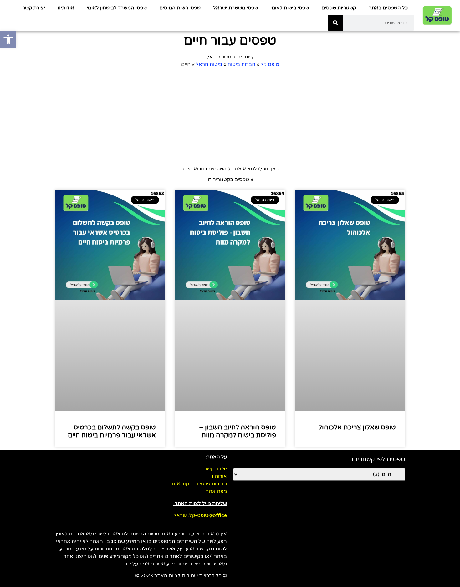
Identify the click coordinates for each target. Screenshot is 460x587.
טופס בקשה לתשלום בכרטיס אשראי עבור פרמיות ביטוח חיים (112, 431)
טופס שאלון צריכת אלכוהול (357, 427)
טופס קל (270, 64)
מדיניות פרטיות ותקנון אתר (199, 484)
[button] (8, 39)
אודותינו (66, 8)
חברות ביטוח (241, 64)
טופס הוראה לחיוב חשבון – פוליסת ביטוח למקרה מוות (237, 431)
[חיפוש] (335, 23)
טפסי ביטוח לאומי (289, 8)
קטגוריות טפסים (338, 8)
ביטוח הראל (209, 64)
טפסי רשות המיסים (180, 8)
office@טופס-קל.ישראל (200, 515)
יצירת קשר (33, 8)
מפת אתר (216, 491)
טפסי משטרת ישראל (235, 8)
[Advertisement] (217, 115)
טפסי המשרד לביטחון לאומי (117, 8)
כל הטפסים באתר (388, 8)
